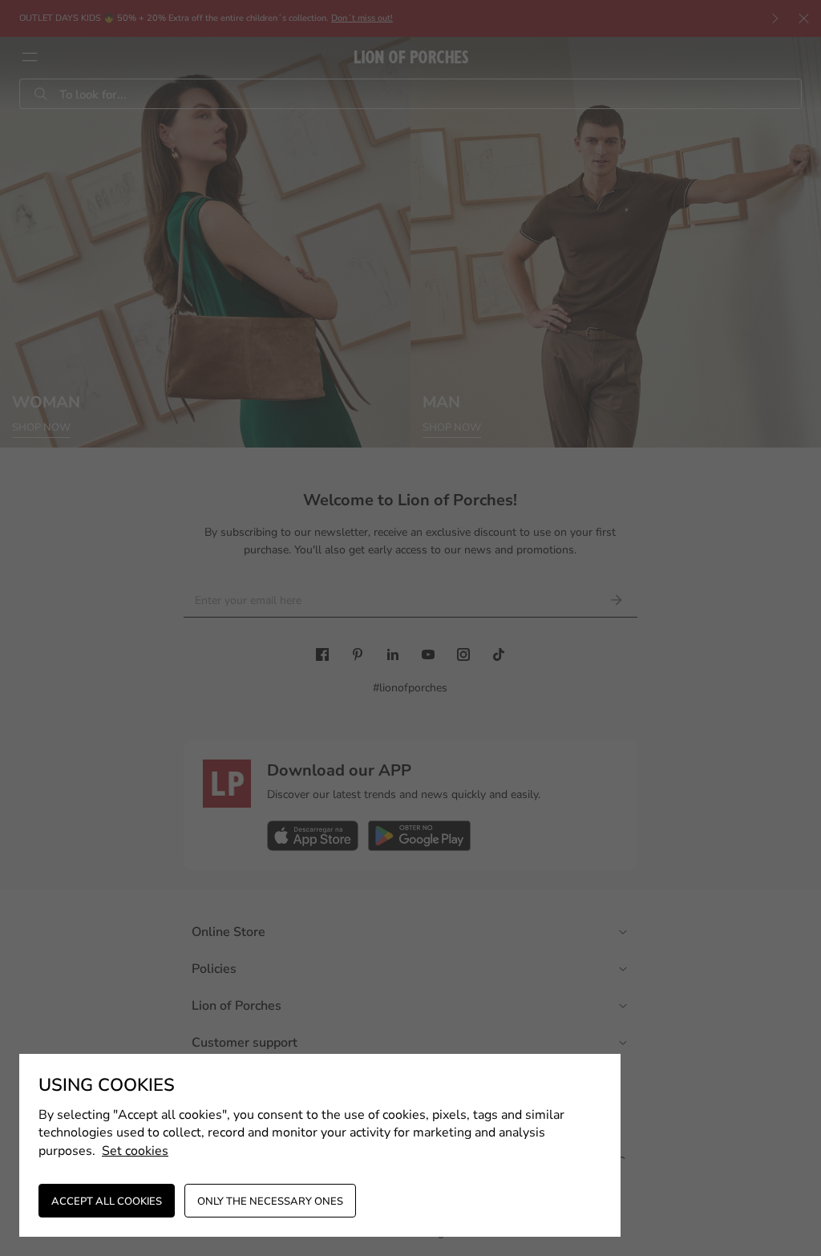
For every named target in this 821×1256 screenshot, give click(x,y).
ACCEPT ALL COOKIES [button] (106, 1201)
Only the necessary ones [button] (270, 1201)
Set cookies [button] (135, 1151)
